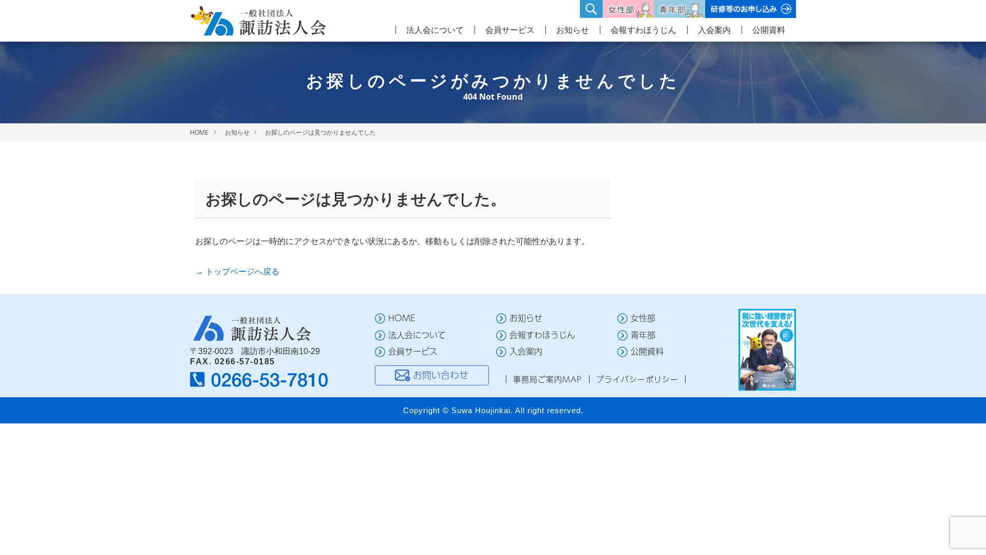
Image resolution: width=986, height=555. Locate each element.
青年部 (643, 335)
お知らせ (572, 29)
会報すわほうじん (643, 29)
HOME (199, 132)
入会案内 (714, 29)
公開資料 (768, 29)
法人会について (435, 29)
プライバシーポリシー (637, 379)
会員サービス (510, 29)
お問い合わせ (440, 375)
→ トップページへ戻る (237, 271)
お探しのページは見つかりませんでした (320, 132)
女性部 (643, 318)
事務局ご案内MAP (547, 379)
